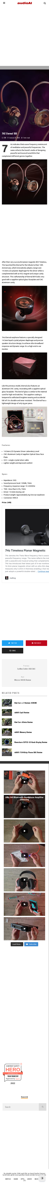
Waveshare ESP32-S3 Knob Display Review (30, 742)
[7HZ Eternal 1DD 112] (24, 206)
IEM (5, 138)
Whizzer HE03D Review (22, 678)
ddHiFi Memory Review (23, 732)
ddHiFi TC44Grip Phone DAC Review (28, 752)
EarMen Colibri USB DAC (26, 667)
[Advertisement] (24, 35)
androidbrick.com (13, 1073)
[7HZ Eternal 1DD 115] (24, 439)
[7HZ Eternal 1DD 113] (24, 333)
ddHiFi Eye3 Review (21, 712)
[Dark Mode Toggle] (42, 1178)
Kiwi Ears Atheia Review (23, 722)
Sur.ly (18, 1079)
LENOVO (29, 1179)
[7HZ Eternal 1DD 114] (24, 381)
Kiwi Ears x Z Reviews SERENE (25, 702)
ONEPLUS (8, 1179)
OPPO (22, 1179)
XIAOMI (16, 1179)
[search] (42, 1107)
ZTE (24, 1180)
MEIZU (36, 1179)
